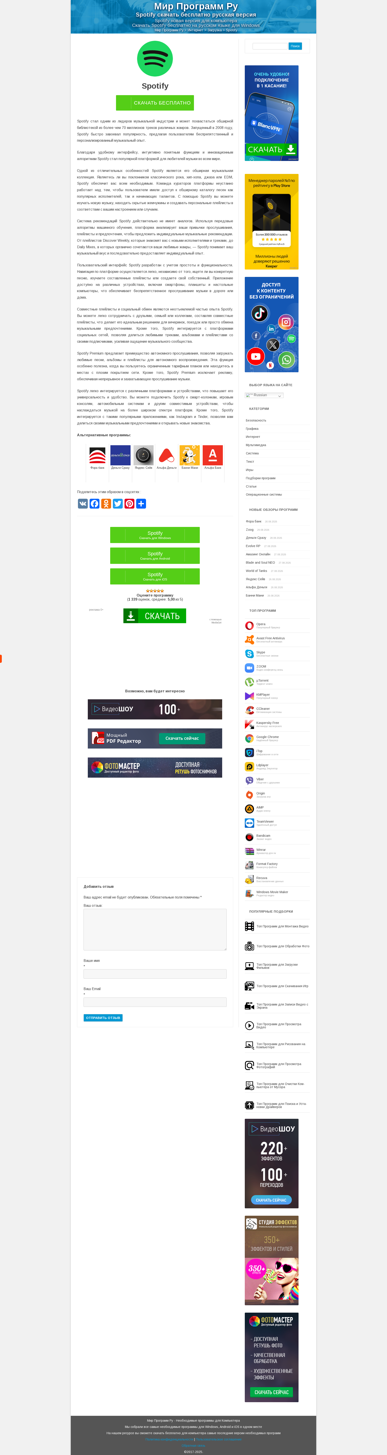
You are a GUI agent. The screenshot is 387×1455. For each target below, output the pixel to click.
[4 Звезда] (158, 591)
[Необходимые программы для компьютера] (1, 659)
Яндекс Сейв (255, 579)
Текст (250, 461)
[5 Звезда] (162, 591)
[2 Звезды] (151, 591)
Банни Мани (255, 595)
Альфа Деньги (256, 587)
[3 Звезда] (155, 591)
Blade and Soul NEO (260, 562)
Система (252, 453)
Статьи (251, 486)
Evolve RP (253, 546)
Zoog (250, 529)
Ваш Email (92, 989)
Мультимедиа (256, 445)
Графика (252, 428)
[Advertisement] (155, 658)
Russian (260, 395)
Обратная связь (193, 1445)
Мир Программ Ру (196, 6)
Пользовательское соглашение (219, 1439)
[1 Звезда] (148, 591)
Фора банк (253, 521)
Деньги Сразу (256, 537)
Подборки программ (260, 478)
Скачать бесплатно (162, 103)
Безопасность (256, 420)
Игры (249, 470)
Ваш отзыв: (93, 905)
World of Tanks (256, 571)
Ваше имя (92, 961)
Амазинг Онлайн (258, 554)
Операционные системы (264, 494)
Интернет (253, 437)
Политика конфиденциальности (169, 1439)
